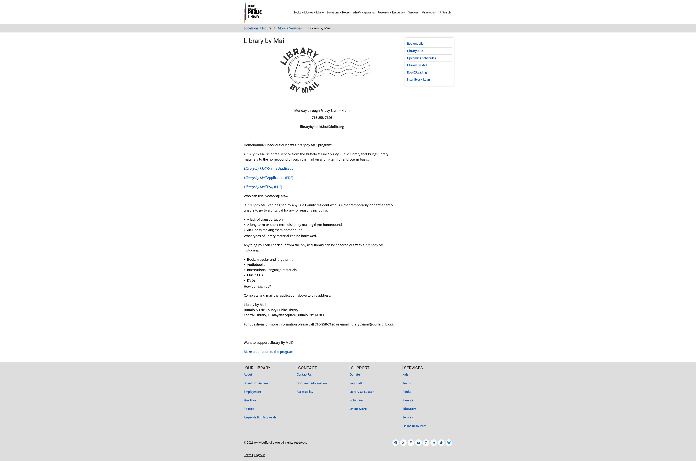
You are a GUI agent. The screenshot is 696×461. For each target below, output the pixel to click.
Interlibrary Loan (418, 79)
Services (413, 12)
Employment (252, 392)
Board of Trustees (256, 383)
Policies (249, 409)
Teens (407, 383)
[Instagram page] (411, 442)
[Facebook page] (395, 442)
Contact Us (304, 374)
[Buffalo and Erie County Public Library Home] (253, 12)
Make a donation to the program (268, 351)
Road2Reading (417, 72)
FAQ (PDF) (263, 187)
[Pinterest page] (426, 442)
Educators (410, 409)
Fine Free (250, 400)
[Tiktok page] (441, 442)
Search (446, 12)
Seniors (408, 417)
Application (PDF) (268, 177)
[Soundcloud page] (433, 442)
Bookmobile (415, 44)
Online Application (269, 168)
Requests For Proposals (260, 417)
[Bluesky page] (449, 442)
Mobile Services (290, 28)
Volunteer (356, 400)
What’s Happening (363, 12)
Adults (407, 392)
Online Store (358, 409)
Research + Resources (391, 12)
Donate (355, 374)
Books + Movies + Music (308, 12)
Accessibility (305, 392)
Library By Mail (417, 65)
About (248, 374)
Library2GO (415, 51)
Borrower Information (312, 383)
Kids (405, 374)
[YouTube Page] (418, 442)
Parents (408, 400)
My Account (429, 12)
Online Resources (414, 426)
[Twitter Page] (403, 442)
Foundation (357, 383)
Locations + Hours (338, 12)
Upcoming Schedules (421, 58)
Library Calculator (362, 392)
